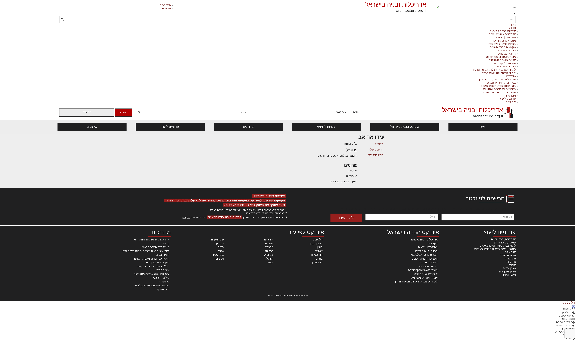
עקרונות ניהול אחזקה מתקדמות (151, 273)
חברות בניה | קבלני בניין (502, 43)
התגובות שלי (375, 155)
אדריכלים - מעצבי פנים (424, 239)
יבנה (270, 262)
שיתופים (92, 126)
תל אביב (318, 239)
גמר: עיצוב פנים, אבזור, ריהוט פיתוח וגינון (145, 251)
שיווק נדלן (163, 281)
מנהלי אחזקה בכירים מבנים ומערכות (495, 248)
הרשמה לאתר (508, 255)
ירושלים (268, 239)
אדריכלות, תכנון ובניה (503, 239)
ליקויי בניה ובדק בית (157, 262)
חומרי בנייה (162, 254)
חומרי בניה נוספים (505, 66)
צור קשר (511, 102)
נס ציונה (219, 258)
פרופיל (379, 144)
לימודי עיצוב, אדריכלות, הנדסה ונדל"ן (494, 69)
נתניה (220, 251)
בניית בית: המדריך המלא (501, 82)
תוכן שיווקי (510, 95)
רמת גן (220, 243)
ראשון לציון (316, 243)
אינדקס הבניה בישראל (503, 31)
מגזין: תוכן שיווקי (506, 271)
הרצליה (269, 247)
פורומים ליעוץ (508, 98)
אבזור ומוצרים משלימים (502, 60)
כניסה (236, 210)
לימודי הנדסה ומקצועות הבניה (499, 73)
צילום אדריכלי (161, 277)
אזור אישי (510, 252)
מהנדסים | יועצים (506, 37)
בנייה (166, 243)
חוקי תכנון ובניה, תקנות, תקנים (498, 85)
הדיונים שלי (376, 149)
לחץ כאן (269, 213)
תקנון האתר (509, 274)
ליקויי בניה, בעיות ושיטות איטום (498, 245)
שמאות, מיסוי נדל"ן (505, 242)
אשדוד (319, 251)
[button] (573, 306)
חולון (320, 247)
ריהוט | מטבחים (506, 53)
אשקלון (269, 258)
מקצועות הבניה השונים (503, 47)
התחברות (165, 5)
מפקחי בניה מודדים (504, 40)
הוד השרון (317, 254)
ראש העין (317, 262)
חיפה (221, 247)
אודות (512, 27)
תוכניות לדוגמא (326, 126)
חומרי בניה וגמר (506, 50)
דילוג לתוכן (568, 302)
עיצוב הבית (162, 270)
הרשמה (166, 8)
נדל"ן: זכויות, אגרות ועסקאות (499, 89)
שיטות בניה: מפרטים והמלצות (499, 92)
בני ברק (268, 254)
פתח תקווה (217, 239)
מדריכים (511, 76)
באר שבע (218, 254)
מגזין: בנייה (509, 268)
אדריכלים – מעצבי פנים (502, 34)
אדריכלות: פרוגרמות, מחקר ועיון (497, 79)
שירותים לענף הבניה (504, 63)
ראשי (513, 24)
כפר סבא (268, 251)
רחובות (269, 243)
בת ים (319, 258)
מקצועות (433, 243)
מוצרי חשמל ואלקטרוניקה (501, 56)
